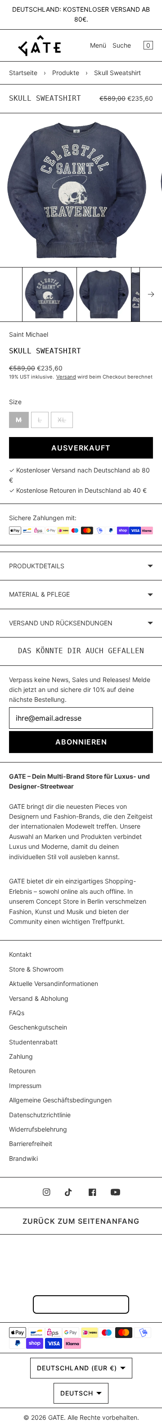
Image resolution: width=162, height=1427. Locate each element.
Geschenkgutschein (38, 1027)
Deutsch (76, 1393)
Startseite (23, 72)
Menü (98, 45)
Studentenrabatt (33, 1042)
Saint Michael (28, 334)
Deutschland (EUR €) (77, 1368)
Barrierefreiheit (30, 1143)
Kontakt (20, 954)
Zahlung (21, 1056)
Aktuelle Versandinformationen (53, 983)
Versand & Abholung (38, 998)
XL (65, 419)
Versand (66, 377)
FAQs (16, 1013)
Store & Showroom (36, 969)
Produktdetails (36, 566)
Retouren (22, 1071)
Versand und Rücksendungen (60, 623)
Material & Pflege (39, 594)
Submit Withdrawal (81, 1304)
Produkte (65, 72)
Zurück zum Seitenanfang (81, 1221)
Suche (121, 45)
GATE (56, 1417)
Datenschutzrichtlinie (40, 1115)
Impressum (25, 1085)
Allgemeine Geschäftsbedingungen (60, 1100)
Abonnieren (81, 741)
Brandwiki (23, 1158)
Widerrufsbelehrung (38, 1129)
